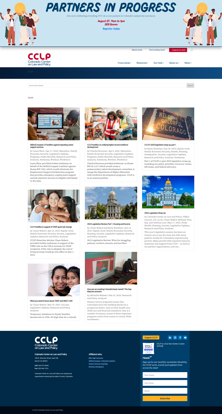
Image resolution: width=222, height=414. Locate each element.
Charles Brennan (98, 150)
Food (184, 222)
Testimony (45, 159)
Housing (91, 233)
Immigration (150, 154)
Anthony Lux (159, 222)
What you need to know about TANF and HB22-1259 (51, 301)
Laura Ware (38, 150)
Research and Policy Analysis (53, 236)
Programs (35, 156)
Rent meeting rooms (157, 50)
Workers (55, 159)
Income (60, 233)
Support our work (178, 50)
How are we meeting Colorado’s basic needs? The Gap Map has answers (109, 290)
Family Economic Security (43, 233)
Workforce (65, 159)
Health (174, 151)
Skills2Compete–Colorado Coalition (102, 361)
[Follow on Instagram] (175, 337)
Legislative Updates (58, 153)
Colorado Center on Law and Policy (164, 216)
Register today (111, 28)
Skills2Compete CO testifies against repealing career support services (51, 146)
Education (64, 150)
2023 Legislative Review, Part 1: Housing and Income (108, 224)
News (187, 62)
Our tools (158, 62)
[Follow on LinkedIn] (170, 337)
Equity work (67, 230)
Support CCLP (151, 337)
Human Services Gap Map (98, 364)
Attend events (137, 50)
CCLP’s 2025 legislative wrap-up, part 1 (160, 145)
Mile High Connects (96, 358)
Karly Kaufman (115, 227)
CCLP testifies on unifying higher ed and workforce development (107, 146)
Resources (142, 62)
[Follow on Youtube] (185, 337)
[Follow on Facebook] (180, 337)
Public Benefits (48, 156)
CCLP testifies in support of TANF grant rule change (51, 227)
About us (173, 62)
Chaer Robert (39, 230)
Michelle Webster (98, 295)
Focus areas (124, 62)
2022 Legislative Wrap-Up (155, 213)
